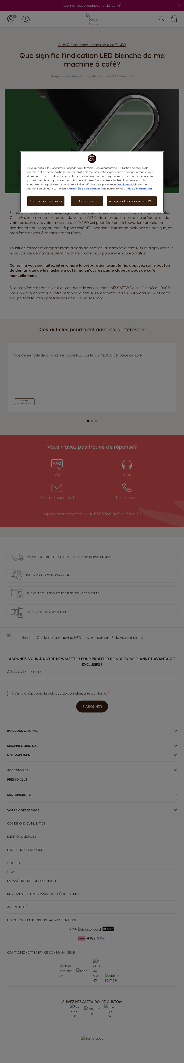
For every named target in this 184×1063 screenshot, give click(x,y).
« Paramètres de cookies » (85, 188)
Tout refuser (87, 201)
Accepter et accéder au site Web (131, 201)
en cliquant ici (126, 184)
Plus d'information (139, 188)
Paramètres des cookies (46, 201)
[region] (92, 181)
